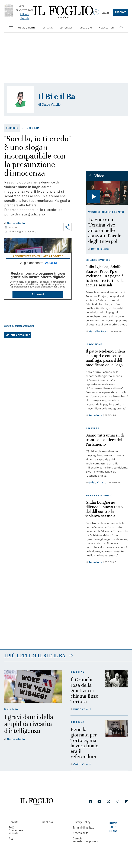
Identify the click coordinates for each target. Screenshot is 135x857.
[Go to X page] (108, 801)
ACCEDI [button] (51, 263)
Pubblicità (46, 822)
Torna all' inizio (112, 827)
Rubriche (12, 128)
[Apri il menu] (11, 27)
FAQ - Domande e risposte (15, 830)
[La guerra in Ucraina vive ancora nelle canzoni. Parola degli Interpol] (107, 193)
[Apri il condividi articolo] (67, 227)
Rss (10, 838)
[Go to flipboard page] (126, 801)
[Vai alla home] (63, 12)
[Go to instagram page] (117, 801)
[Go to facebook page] (90, 801)
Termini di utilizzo (83, 827)
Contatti (13, 822)
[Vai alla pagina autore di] (20, 99)
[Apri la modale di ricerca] (121, 27)
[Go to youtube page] (99, 801)
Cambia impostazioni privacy (85, 840)
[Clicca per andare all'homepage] (36, 801)
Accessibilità (80, 833)
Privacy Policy (81, 822)
